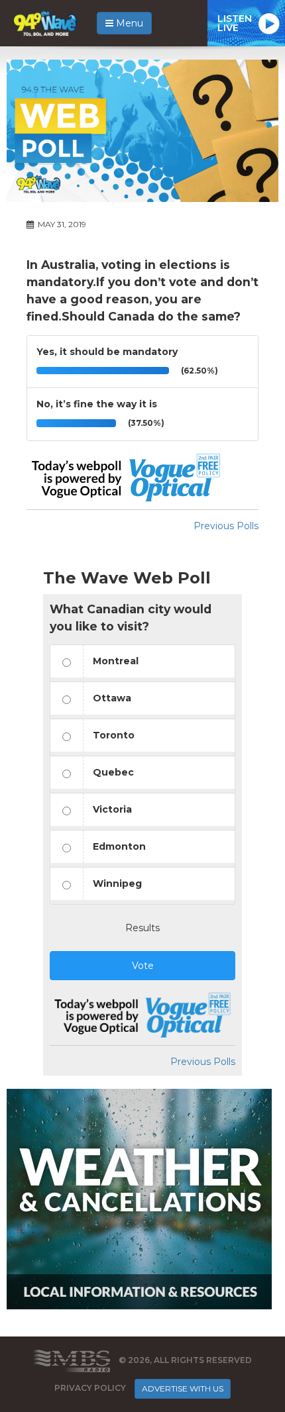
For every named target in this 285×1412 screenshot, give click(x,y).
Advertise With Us (182, 1388)
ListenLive (234, 23)
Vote (143, 966)
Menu (128, 23)
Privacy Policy (90, 1388)
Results (142, 928)
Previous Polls (226, 526)
